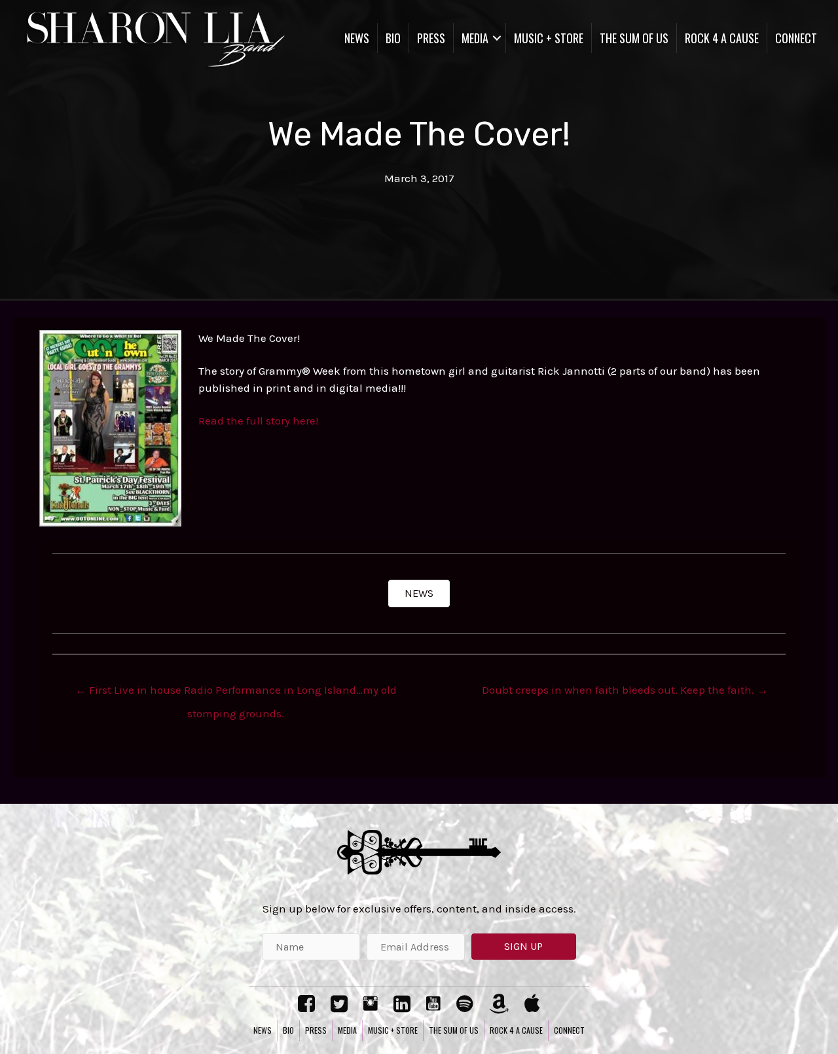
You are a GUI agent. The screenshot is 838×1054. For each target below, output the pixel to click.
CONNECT (796, 38)
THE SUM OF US (634, 38)
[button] (419, 593)
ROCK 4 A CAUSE (722, 38)
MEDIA (475, 38)
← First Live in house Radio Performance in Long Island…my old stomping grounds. (236, 693)
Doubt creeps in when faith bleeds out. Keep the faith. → (625, 689)
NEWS (356, 38)
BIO (393, 38)
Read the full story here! (258, 420)
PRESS (431, 38)
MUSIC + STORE (548, 38)
